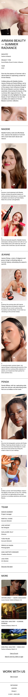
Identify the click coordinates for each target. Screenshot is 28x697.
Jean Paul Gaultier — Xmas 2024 (13, 647)
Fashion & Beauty (6, 56)
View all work (14, 653)
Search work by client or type (14, 656)
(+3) (21, 600)
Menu (25, 2)
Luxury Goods (5, 600)
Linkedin (14, 688)
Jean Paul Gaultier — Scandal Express (12, 622)
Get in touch (14, 677)
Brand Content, (13, 62)
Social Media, (5, 62)
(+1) (16, 625)
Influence (20, 62)
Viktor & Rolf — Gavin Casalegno (13, 598)
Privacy (14, 691)
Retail (13, 625)
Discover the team (7, 567)
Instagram (14, 685)
